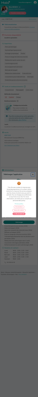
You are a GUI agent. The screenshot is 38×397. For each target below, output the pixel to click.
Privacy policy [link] (19, 204)
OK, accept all (19, 214)
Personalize (19, 207)
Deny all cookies (19, 210)
